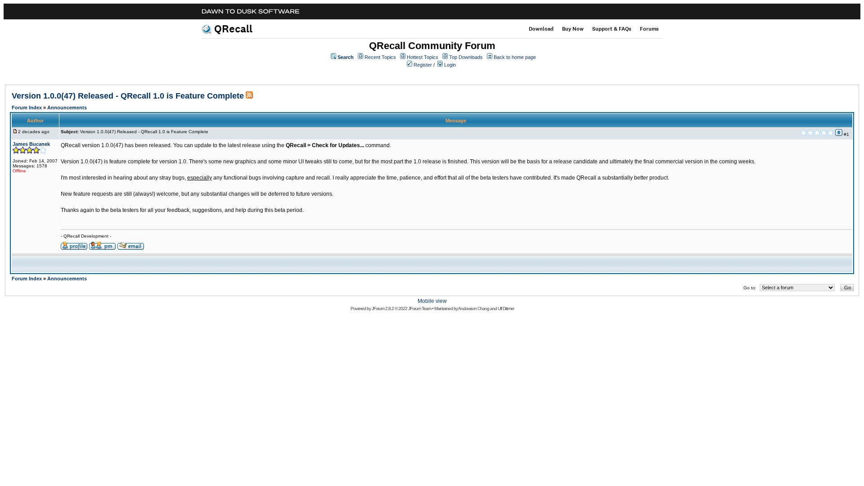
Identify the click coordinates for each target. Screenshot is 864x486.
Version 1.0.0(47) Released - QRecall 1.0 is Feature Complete (128, 95)
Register (423, 65)
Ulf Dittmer (506, 308)
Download (541, 28)
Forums (649, 28)
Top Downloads (466, 57)
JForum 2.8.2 (383, 308)
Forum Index (27, 107)
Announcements (67, 107)
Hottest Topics (422, 57)
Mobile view (432, 301)
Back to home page (515, 57)
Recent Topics (380, 57)
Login (450, 65)
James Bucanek (31, 144)
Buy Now (573, 28)
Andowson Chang (473, 308)
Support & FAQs (611, 28)
